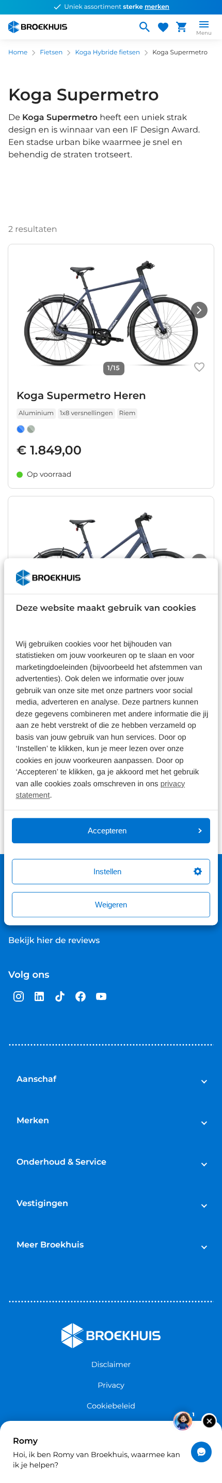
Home (17, 52)
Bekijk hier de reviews (54, 941)
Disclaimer (111, 1364)
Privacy (111, 1385)
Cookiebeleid (111, 1406)
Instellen (107, 871)
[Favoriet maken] (199, 367)
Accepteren (107, 830)
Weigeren (111, 904)
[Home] (68, 27)
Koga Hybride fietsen (107, 52)
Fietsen (51, 52)
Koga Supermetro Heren (81, 396)
